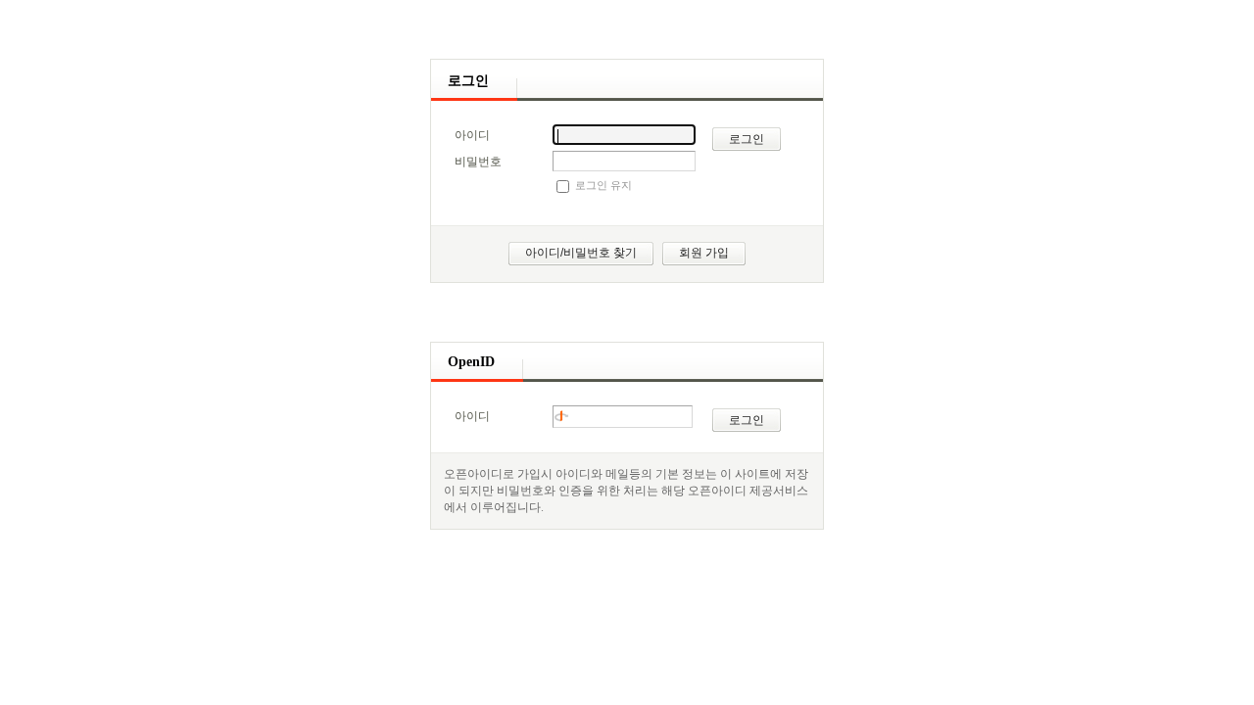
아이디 (472, 135)
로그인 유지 (603, 185)
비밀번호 (478, 161)
